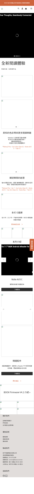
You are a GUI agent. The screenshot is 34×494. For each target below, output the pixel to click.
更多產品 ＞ (17, 381)
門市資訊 (5, 423)
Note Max (22, 190)
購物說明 (5, 437)
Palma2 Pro (7, 147)
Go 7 (13, 188)
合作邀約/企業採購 (8, 425)
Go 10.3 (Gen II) (12, 190)
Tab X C (18, 148)
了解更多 (17, 289)
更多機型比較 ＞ (17, 224)
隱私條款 (5, 441)
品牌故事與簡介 (7, 421)
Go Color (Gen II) (18, 147)
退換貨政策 (6, 439)
